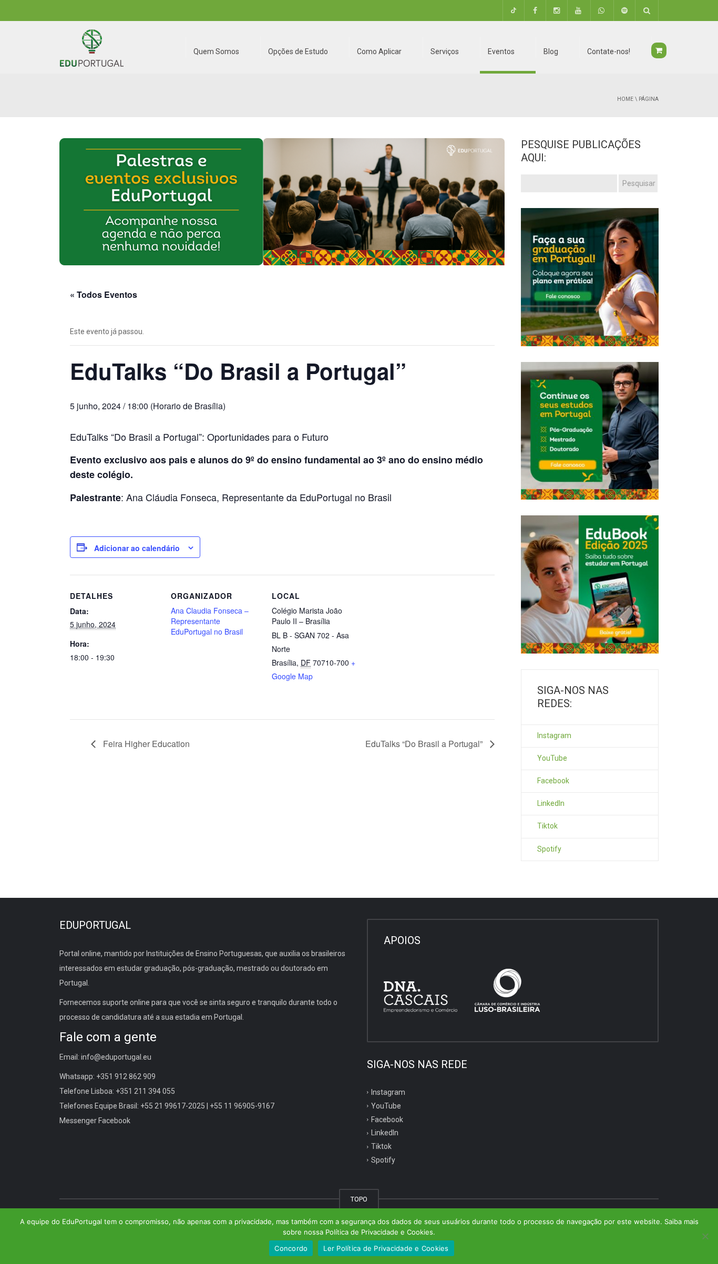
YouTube (552, 758)
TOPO (359, 1199)
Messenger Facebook (94, 1120)
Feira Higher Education (145, 744)
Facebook (553, 780)
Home (625, 99)
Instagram (554, 735)
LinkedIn (551, 803)
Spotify (549, 849)
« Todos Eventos (103, 294)
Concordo (290, 1248)
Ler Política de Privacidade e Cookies (385, 1248)
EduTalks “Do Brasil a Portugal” (425, 744)
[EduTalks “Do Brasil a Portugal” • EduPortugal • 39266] (91, 47)
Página (649, 99)
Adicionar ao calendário (137, 548)
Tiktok (547, 826)
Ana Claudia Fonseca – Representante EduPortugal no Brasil (210, 621)
